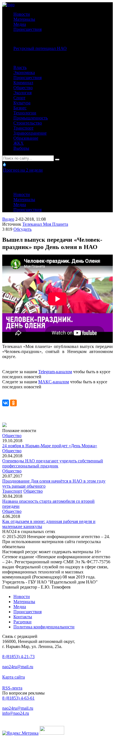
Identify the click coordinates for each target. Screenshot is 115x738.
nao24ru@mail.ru (17, 666)
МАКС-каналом (53, 381)
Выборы (21, 148)
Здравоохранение (30, 133)
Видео (8, 219)
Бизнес (20, 107)
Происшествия (27, 29)
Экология (22, 92)
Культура (21, 102)
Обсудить (22, 229)
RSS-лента (12, 688)
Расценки (22, 621)
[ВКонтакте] (5, 403)
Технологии (24, 112)
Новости (21, 14)
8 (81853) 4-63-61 (18, 698)
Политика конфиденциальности (44, 626)
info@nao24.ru (15, 713)
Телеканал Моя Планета (45, 224)
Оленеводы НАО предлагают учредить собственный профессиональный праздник (52, 463)
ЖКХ (18, 143)
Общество (23, 87)
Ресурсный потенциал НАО (40, 48)
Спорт (19, 97)
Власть (20, 67)
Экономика (24, 72)
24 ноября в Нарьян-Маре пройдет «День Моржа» (49, 445)
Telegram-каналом (55, 371)
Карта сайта (13, 677)
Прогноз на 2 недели (23, 170)
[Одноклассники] (13, 403)
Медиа (19, 24)
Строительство (27, 123)
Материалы (24, 19)
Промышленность (30, 118)
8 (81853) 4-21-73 (18, 656)
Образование (25, 138)
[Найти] (57, 159)
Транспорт (23, 128)
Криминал (23, 82)
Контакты (22, 616)
